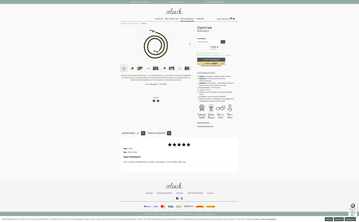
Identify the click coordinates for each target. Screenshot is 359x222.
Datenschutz (210, 214)
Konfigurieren (350, 219)
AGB (178, 214)
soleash (149, 193)
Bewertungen (130, 133)
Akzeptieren (339, 219)
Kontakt (179, 193)
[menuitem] (226, 19)
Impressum (199, 214)
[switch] (353, 215)
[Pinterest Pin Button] (158, 101)
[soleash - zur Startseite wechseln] (179, 11)
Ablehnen (329, 219)
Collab (210, 193)
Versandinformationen (205, 126)
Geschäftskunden (195, 193)
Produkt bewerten (157, 133)
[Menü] (356, 203)
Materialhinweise (203, 123)
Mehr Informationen (269, 219)
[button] (211, 64)
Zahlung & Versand (167, 214)
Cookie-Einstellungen (150, 214)
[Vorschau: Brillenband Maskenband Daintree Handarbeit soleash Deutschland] (124, 68)
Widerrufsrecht (187, 214)
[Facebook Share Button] (154, 101)
